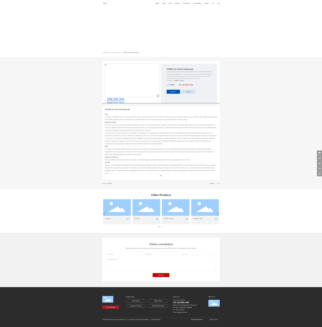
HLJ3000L (108, 218)
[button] (157, 226)
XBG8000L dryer (198, 218)
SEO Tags (133, 319)
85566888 (189, 307)
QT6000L (137, 218)
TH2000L (109, 183)
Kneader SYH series (158, 306)
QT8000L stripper (169, 218)
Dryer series (135, 301)
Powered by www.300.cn (142, 319)
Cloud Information (155, 319)
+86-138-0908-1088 (185, 85)
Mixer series (158, 301)
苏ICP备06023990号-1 (197, 319)
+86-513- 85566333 (180, 307)
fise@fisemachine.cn (182, 312)
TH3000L (212, 183)
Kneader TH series (116, 52)
